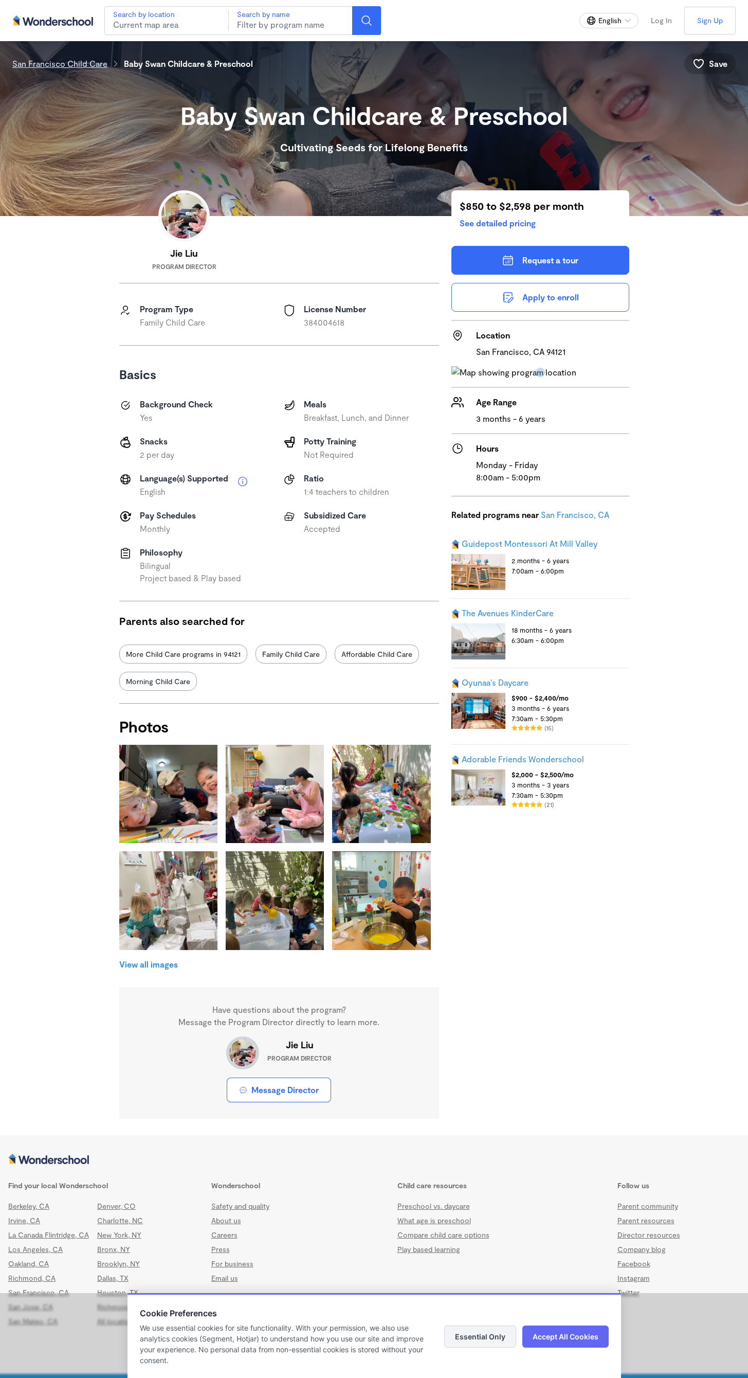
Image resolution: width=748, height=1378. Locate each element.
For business (232, 1263)
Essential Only (480, 1336)
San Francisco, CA (575, 515)
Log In (661, 20)
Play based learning (428, 1249)
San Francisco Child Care (59, 63)
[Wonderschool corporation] (374, 1160)
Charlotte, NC (120, 1220)
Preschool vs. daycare (433, 1206)
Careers (224, 1234)
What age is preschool (434, 1220)
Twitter (628, 1292)
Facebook (633, 1263)
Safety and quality (240, 1206)
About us (226, 1220)
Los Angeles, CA (35, 1249)
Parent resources (645, 1220)
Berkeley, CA (28, 1206)
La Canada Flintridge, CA (48, 1234)
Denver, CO (116, 1206)
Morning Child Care (158, 681)
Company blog (641, 1249)
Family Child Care (291, 654)
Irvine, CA (24, 1220)
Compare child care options (443, 1234)
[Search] (366, 20)
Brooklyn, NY (118, 1263)
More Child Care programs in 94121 (183, 654)
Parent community (647, 1206)
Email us (224, 1278)
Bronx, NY (113, 1249)
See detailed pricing (498, 223)
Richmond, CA (32, 1278)
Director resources (648, 1234)
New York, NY (119, 1234)
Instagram (633, 1278)
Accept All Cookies (565, 1336)
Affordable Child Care (376, 654)
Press (220, 1249)
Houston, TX (117, 1292)
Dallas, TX (113, 1278)
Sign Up (710, 20)
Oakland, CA (28, 1263)
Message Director (285, 1090)
